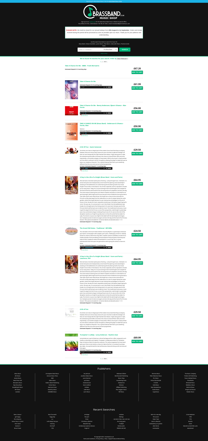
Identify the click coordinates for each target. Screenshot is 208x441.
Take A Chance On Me (88, 81)
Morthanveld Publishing (121, 376)
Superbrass (156, 392)
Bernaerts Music (17, 382)
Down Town (156, 419)
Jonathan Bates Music (87, 376)
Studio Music (155, 389)
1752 (190, 419)
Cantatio (17, 392)
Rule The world (52, 414)
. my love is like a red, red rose (121, 419)
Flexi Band (107, 44)
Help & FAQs (104, 53)
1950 (190, 417)
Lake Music (87, 389)
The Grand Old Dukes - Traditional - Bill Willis (96, 228)
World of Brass (190, 387)
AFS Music (17, 376)
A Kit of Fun (84, 309)
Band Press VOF (17, 380)
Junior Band (99, 44)
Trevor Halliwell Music (190, 378)
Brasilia (190, 421)
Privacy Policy (99, 438)
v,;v (52, 419)
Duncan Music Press (52, 376)
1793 (52, 428)
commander (156, 428)
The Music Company (190, 373)
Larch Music (87, 392)
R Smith (156, 382)
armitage (86, 414)
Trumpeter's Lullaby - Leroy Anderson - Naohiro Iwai (99, 335)
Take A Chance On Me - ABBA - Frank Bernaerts (82, 66)
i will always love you (52, 421)
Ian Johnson (87, 373)
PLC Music (156, 378)
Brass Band (82, 44)
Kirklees (87, 387)
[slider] (110, 87)
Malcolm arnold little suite (190, 426)
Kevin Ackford (87, 385)
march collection (155, 421)
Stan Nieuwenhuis (156, 387)
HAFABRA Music (52, 392)
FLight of (86, 428)
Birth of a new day (156, 414)
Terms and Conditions (89, 438)
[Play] (81, 87)
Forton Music (52, 385)
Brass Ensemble (90, 44)
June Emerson (87, 378)
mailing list (92, 21)
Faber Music (52, 380)
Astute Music (17, 378)
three (86, 419)
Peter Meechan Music (156, 376)
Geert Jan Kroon (52, 387)
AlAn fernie (156, 426)
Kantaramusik (87, 382)
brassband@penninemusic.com (121, 23)
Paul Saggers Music (121, 389)
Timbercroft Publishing (190, 376)
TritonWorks (190, 380)
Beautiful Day (87, 423)
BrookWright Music (17, 387)
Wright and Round (190, 389)
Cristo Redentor (190, 414)
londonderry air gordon (155, 423)
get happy (17, 417)
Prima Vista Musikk (156, 380)
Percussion (156, 417)
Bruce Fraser (17, 428)
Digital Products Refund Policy (116, 438)
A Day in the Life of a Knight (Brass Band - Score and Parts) (101, 177)
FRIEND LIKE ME (121, 428)
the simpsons (17, 419)
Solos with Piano (115, 44)
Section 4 (17, 426)
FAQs (106, 438)
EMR (52, 378)
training (52, 423)
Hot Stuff (52, 426)
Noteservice (121, 382)
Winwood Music (190, 382)
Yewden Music (190, 392)
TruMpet (121, 423)
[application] (96, 87)
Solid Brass (156, 385)
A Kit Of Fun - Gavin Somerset (90, 147)
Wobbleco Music (190, 385)
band (190, 423)
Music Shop (121, 378)
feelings (121, 417)
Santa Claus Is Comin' (18, 421)
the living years (121, 421)
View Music (85, 115)
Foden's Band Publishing (52, 382)
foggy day (52, 417)
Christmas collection (86, 421)
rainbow (121, 414)
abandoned (190, 428)
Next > (105, 61)
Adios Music (17, 373)
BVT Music (17, 389)
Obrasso (121, 385)
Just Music (87, 380)
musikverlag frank (121, 380)
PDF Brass (121, 392)
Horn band (18, 423)
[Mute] (106, 87)
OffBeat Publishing (121, 387)
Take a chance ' (18, 414)
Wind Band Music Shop (115, 1)
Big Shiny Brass (17, 385)
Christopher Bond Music (52, 373)
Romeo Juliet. (121, 426)
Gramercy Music (52, 389)
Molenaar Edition (121, 373)
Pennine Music (156, 373)
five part (87, 417)
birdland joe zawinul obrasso (87, 426)
